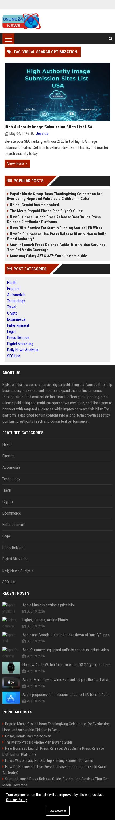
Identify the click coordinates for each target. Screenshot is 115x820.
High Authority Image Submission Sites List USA (49, 126)
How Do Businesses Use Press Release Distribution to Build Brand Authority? (56, 236)
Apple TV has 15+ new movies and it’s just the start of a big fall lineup (67, 679)
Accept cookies (58, 811)
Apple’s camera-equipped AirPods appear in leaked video (65, 649)
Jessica (42, 134)
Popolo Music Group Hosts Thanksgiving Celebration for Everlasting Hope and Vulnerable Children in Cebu (54, 196)
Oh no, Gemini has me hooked (34, 205)
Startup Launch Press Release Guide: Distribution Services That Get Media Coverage (56, 247)
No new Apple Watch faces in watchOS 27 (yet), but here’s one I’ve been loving (67, 664)
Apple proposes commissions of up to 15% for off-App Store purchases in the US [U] (67, 694)
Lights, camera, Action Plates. (45, 620)
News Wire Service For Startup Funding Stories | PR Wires (56, 228)
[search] (111, 38)
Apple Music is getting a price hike (48, 605)
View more (15, 163)
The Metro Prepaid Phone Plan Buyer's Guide (46, 211)
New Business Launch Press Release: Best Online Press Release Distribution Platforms (54, 219)
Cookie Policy (16, 800)
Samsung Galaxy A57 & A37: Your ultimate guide (48, 256)
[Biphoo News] (21, 21)
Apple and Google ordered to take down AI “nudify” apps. (66, 635)
